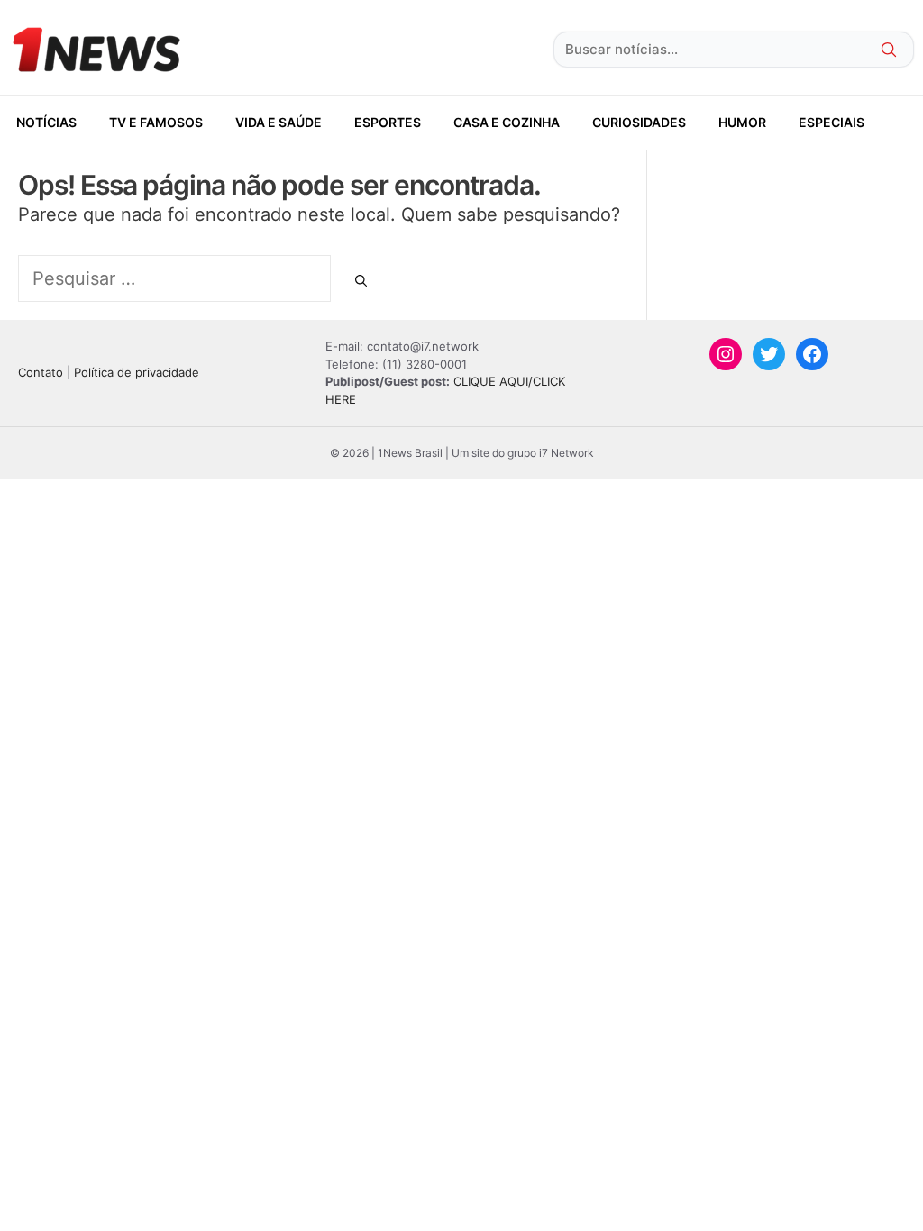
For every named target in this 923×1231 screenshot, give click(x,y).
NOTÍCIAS (46, 122)
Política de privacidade (136, 372)
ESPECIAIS (831, 122)
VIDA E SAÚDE (278, 122)
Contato (40, 372)
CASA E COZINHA (506, 122)
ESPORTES (387, 122)
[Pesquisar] (361, 281)
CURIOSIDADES (639, 122)
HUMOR (742, 122)
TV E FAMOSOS (156, 122)
